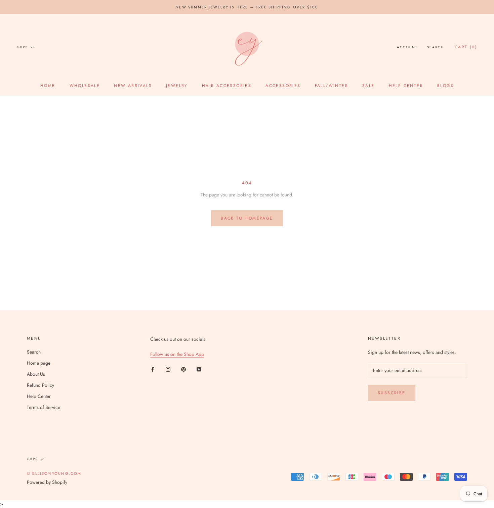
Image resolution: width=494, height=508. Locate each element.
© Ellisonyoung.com (54, 473)
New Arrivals (133, 86)
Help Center (406, 86)
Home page (38, 363)
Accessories (282, 86)
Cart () (466, 47)
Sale (368, 86)
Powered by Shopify (47, 482)
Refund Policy (40, 385)
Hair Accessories (226, 86)
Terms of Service (43, 407)
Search (435, 47)
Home (47, 86)
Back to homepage (247, 218)
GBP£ (22, 47)
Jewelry (177, 86)
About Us (36, 374)
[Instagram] (168, 369)
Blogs (445, 86)
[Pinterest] (183, 369)
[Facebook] (152, 369)
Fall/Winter (331, 86)
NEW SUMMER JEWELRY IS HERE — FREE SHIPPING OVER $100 (246, 7)
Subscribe (392, 393)
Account (407, 47)
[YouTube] (199, 369)
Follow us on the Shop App (177, 354)
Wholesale (85, 86)
